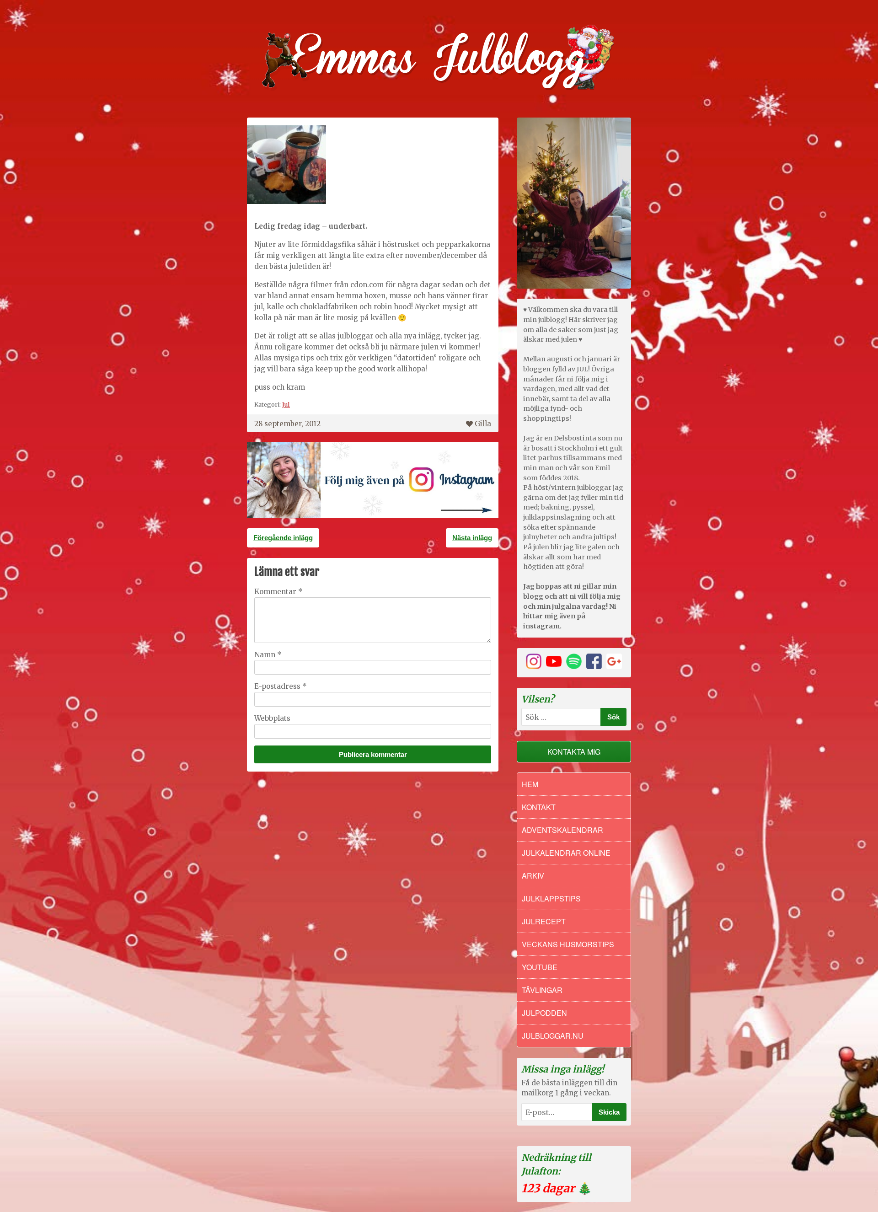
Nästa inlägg (472, 538)
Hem (530, 784)
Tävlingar (542, 990)
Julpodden (544, 1013)
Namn (268, 654)
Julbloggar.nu (553, 1035)
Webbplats (272, 718)
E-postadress (280, 686)
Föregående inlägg (283, 538)
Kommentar (278, 591)
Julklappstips (551, 898)
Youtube (539, 967)
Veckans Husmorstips (568, 944)
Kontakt (539, 807)
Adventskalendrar (562, 830)
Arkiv (533, 875)
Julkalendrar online (566, 852)
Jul (286, 404)
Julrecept (544, 921)
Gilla (483, 423)
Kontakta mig (573, 751)
